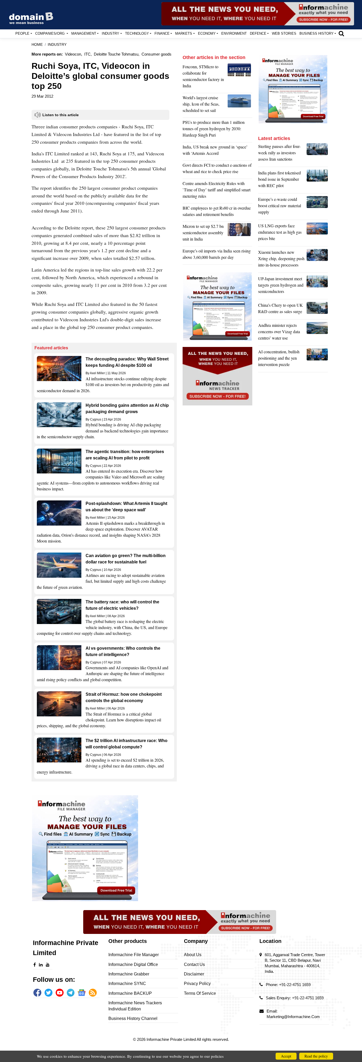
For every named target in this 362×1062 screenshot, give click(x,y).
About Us (192, 954)
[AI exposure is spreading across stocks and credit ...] (317, 359)
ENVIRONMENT (234, 33)
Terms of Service (200, 993)
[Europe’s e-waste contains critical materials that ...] (317, 207)
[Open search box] (341, 33)
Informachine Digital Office (133, 964)
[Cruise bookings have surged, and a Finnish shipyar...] (240, 105)
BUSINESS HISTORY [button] (316, 33)
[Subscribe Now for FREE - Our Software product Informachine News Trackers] (257, 13)
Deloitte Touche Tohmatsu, (116, 54)
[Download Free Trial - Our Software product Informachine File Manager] (104, 848)
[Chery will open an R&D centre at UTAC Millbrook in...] (317, 309)
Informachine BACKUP (130, 993)
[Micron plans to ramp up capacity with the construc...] (240, 234)
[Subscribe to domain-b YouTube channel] (60, 993)
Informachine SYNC (127, 983)
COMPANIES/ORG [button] (50, 33)
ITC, (88, 54)
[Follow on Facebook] (37, 993)
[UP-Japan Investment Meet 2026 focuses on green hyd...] (317, 286)
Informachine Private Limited (172, 1039)
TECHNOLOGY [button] (137, 33)
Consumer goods (156, 54)
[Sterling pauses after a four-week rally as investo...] (317, 154)
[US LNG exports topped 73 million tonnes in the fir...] (317, 233)
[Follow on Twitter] (48, 993)
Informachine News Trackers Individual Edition (135, 1006)
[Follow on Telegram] (71, 993)
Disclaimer (194, 974)
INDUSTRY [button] (110, 33)
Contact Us (194, 964)
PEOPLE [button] (22, 33)
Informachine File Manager (133, 954)
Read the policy (316, 1056)
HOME (37, 45)
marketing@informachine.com (293, 1016)
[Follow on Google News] (82, 993)
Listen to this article (60, 115)
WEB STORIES (284, 33)
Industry (57, 45)
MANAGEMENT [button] (83, 33)
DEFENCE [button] (258, 33)
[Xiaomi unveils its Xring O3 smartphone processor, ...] (317, 260)
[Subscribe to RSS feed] (93, 993)
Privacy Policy (197, 983)
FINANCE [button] (162, 33)
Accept (286, 1056)
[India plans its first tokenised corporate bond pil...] (317, 180)
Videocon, (73, 54)
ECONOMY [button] (207, 33)
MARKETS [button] (183, 33)
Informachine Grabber (128, 974)
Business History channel (132, 1018)
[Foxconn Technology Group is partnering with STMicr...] (240, 78)
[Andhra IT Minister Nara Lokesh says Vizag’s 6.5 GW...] (317, 333)
